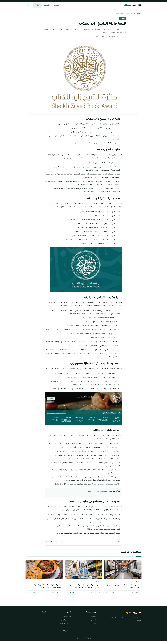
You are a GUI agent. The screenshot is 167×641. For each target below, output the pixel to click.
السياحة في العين (66, 631)
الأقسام (47, 5)
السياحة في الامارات (65, 623)
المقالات (37, 5)
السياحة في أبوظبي (66, 620)
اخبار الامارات (67, 616)
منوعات (133, 13)
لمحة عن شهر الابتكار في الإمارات (100, 491)
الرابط (58, 533)
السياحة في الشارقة (65, 627)
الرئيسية (57, 5)
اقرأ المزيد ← (110, 593)
